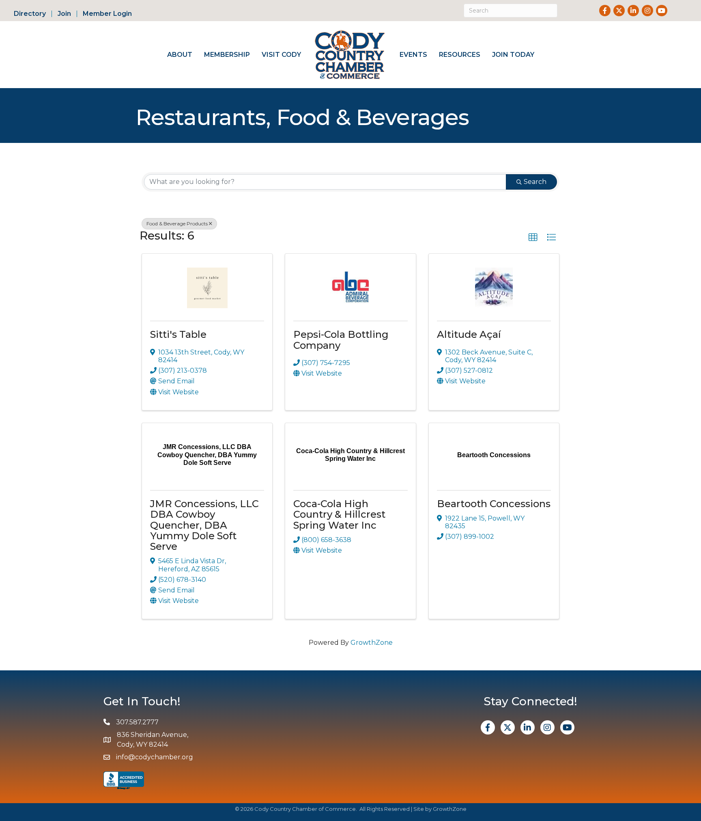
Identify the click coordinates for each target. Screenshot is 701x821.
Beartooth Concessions (493, 504)
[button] (533, 237)
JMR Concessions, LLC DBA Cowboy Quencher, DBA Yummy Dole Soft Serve (204, 525)
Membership (227, 54)
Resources (459, 54)
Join (64, 14)
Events (413, 54)
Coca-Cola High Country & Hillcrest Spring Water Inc (339, 514)
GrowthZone (371, 642)
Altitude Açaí (469, 334)
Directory (30, 14)
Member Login (107, 14)
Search (535, 182)
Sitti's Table (178, 334)
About (179, 54)
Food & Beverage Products (177, 223)
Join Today (513, 54)
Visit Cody (281, 54)
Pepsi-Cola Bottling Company (341, 339)
